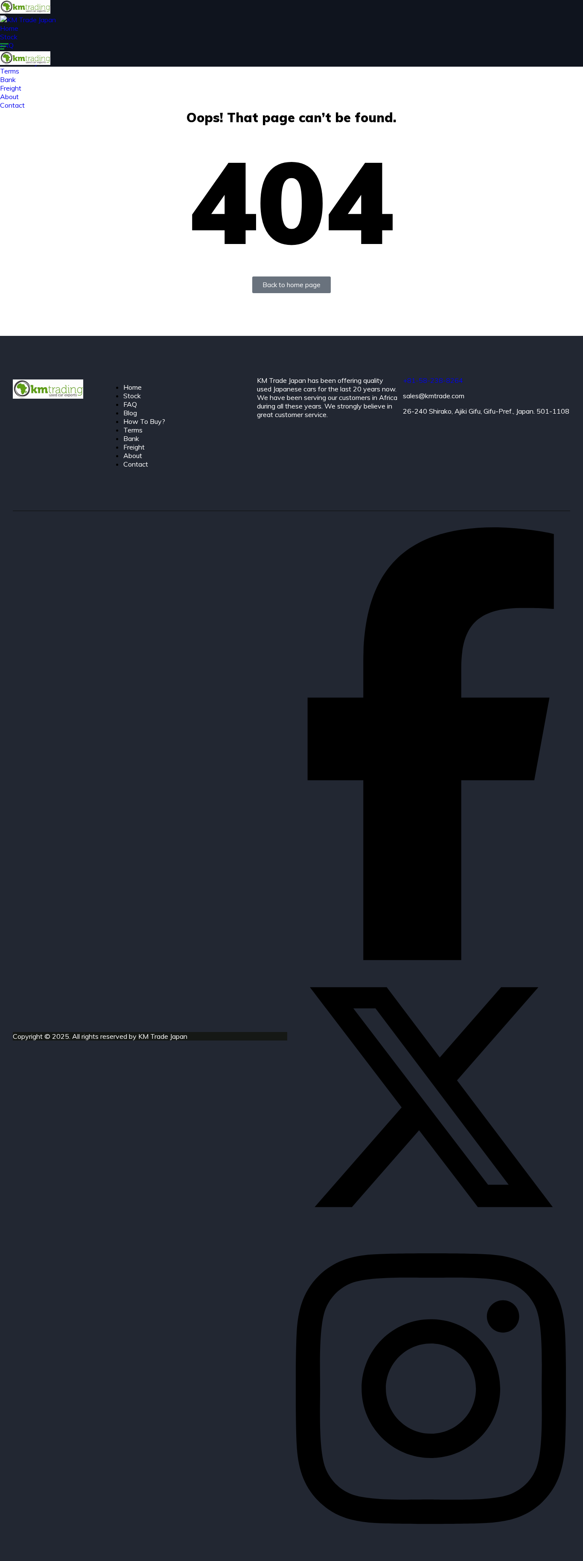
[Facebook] (431, 957)
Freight (134, 447)
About (132, 455)
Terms (133, 430)
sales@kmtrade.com (433, 395)
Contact (135, 464)
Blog (130, 413)
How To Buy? (144, 421)
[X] (431, 1230)
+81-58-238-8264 (433, 380)
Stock (8, 36)
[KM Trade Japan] (25, 11)
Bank (131, 438)
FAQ (130, 404)
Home (9, 28)
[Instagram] (431, 1540)
